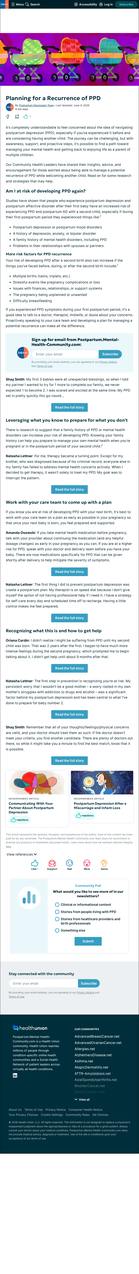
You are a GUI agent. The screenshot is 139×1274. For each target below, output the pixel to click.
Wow (85, 864)
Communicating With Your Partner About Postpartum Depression (31, 807)
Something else (73, 930)
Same (102, 864)
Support (51, 864)
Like (33, 864)
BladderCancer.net (90, 1086)
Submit (88, 941)
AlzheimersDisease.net (93, 1055)
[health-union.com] (30, 1029)
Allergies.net (85, 1049)
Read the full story (69, 407)
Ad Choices (100, 1114)
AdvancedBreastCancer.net (97, 1036)
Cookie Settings (52, 1114)
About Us (15, 1109)
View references (20, 854)
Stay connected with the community (41, 974)
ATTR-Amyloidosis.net (93, 1074)
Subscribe (126, 4)
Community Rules (78, 1114)
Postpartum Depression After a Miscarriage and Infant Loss (100, 805)
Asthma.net (84, 1061)
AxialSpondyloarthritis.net (96, 1080)
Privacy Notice (108, 361)
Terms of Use (44, 366)
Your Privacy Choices (23, 1114)
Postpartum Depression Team (36, 105)
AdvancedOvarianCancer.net (98, 1043)
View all (84, 1099)
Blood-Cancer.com (90, 1092)
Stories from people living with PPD (88, 912)
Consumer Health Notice (85, 1109)
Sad (67, 864)
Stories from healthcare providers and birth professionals (90, 921)
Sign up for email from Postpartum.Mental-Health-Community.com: (75, 342)
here (8, 846)
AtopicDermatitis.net (91, 1067)
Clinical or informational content (86, 904)
